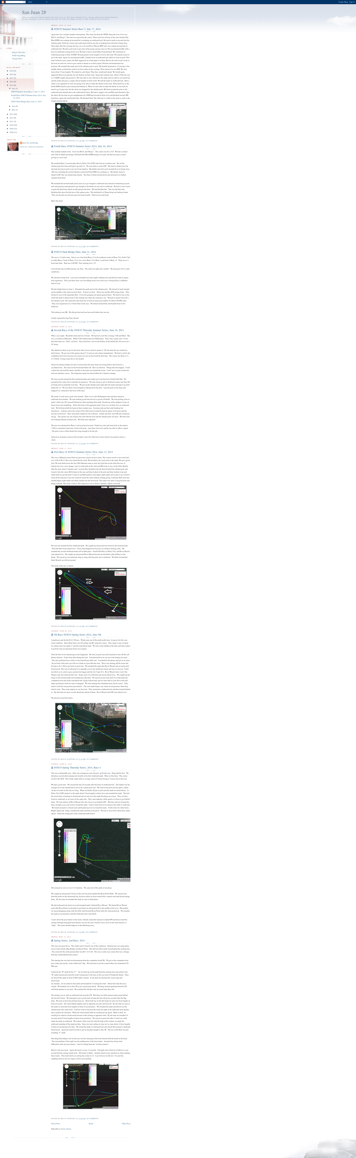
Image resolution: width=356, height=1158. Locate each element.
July (13, 88)
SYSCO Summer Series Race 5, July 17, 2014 (77, 29)
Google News (17, 58)
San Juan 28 (34, 12)
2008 (12, 132)
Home (91, 1123)
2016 (12, 81)
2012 (12, 118)
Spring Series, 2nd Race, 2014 (69, 940)
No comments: (92, 141)
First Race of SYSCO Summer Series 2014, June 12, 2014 (83, 452)
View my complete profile (31, 147)
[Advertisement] (70, 1143)
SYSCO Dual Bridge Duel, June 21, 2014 (75, 251)
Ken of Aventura (30, 143)
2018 (12, 74)
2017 (12, 78)
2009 (12, 128)
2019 (12, 71)
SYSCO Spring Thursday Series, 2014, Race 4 (77, 767)
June (14, 106)
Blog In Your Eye (18, 52)
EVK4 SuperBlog (18, 55)
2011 (12, 121)
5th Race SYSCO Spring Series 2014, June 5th (77, 634)
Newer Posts (55, 1123)
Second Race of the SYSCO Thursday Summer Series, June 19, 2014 (89, 330)
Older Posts (126, 1123)
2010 (12, 125)
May (14, 109)
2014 (12, 85)
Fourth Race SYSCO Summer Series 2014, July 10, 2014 (83, 146)
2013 (12, 114)
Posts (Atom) (66, 1129)
